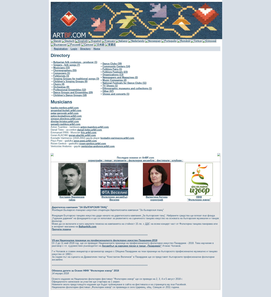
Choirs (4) (58, 84)
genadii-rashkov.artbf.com (65, 124)
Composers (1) (61, 73)
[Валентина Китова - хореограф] (157, 194)
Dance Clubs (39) (112, 63)
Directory (85, 48)
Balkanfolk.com (87, 226)
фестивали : (164, 160)
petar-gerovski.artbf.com (65, 113)
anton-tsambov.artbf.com (94, 127)
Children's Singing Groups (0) (70, 81)
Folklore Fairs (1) (112, 69)
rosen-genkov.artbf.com (92, 143)
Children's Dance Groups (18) (70, 95)
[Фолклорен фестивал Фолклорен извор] (199, 194)
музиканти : (121, 160)
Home (96, 48)
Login (74, 48)
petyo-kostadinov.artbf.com (66, 116)
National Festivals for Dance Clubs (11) (124, 83)
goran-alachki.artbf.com (82, 135)
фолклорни (135, 160)
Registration (61, 48)
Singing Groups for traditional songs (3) (76, 78)
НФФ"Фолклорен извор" (199, 198)
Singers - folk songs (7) (66, 65)
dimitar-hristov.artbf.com (65, 121)
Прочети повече (61, 229)
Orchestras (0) (61, 87)
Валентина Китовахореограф (156, 198)
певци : (109, 160)
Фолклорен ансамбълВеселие (114, 198)
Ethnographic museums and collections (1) (127, 88)
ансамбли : (150, 160)
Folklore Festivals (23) (115, 72)
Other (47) (108, 91)
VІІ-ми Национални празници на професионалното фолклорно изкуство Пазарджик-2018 (104, 240)
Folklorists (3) (61, 76)
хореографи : (96, 160)
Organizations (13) (113, 74)
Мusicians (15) (61, 67)
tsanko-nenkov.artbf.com (65, 107)
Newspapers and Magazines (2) (120, 77)
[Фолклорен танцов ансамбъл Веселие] (114, 194)
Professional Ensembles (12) (69, 89)
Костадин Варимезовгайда (72, 198)
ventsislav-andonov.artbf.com (98, 146)
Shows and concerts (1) (116, 94)
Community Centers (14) (116, 66)
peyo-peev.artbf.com (85, 140)
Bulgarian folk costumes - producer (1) (75, 62)
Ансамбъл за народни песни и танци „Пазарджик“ (132, 245)
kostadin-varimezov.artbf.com (117, 138)
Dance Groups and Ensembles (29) (73, 92)
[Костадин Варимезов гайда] (72, 194)
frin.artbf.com (88, 132)
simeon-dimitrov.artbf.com (66, 118)
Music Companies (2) (114, 80)
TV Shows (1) (110, 85)
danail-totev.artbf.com (89, 129)
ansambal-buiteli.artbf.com (66, 110)
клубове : (177, 160)
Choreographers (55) (65, 70)
